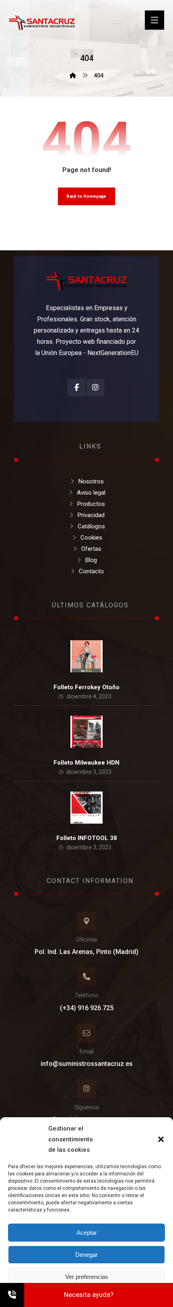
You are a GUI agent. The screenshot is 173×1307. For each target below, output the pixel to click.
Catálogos (91, 526)
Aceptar (86, 1232)
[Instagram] (95, 387)
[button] (161, 1139)
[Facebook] (76, 387)
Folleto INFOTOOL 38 (86, 838)
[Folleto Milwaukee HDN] (86, 732)
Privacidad (91, 515)
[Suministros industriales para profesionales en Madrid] (42, 22)
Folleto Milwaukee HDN (86, 762)
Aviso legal (91, 492)
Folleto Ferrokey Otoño (86, 687)
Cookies (91, 537)
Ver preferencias (86, 1276)
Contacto (91, 571)
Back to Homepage (87, 196)
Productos (91, 503)
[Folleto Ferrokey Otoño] (86, 656)
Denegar (86, 1254)
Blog (91, 560)
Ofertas (91, 548)
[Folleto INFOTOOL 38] (86, 808)
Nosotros (91, 481)
